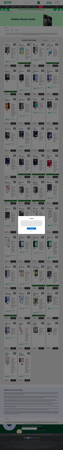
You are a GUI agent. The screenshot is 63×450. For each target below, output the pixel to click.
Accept (31, 228)
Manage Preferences (34, 225)
